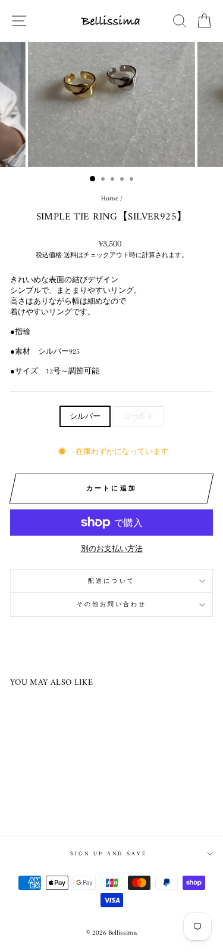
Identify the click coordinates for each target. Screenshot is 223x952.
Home (109, 198)
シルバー (85, 416)
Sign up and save (108, 853)
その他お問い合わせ (112, 604)
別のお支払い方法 (112, 549)
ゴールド (138, 416)
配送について (111, 580)
